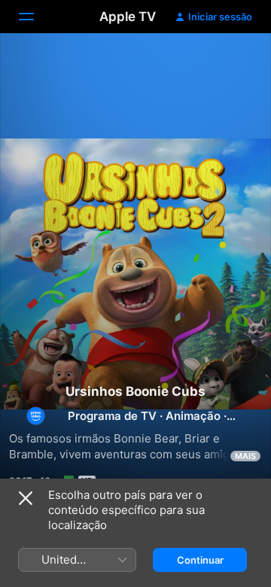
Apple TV (127, 16)
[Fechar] (25, 498)
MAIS (245, 456)
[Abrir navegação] (35, 16)
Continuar (200, 560)
